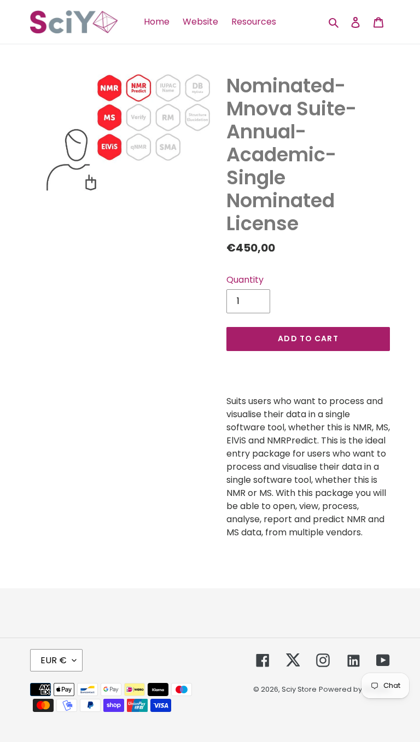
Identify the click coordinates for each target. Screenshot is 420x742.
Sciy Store (299, 689)
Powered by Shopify (354, 689)
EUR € (53, 660)
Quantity (245, 279)
